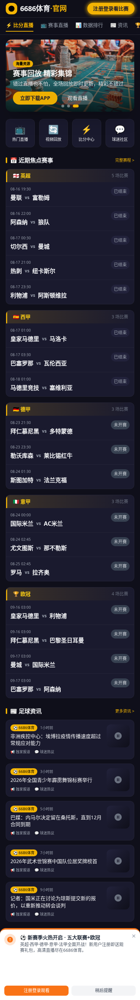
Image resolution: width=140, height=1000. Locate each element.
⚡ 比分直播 (19, 25)
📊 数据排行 (89, 25)
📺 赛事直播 (54, 25)
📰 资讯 (119, 25)
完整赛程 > (124, 160)
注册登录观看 (37, 990)
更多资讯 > (124, 711)
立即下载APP (35, 98)
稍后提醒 (103, 990)
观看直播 (77, 98)
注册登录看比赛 (111, 8)
